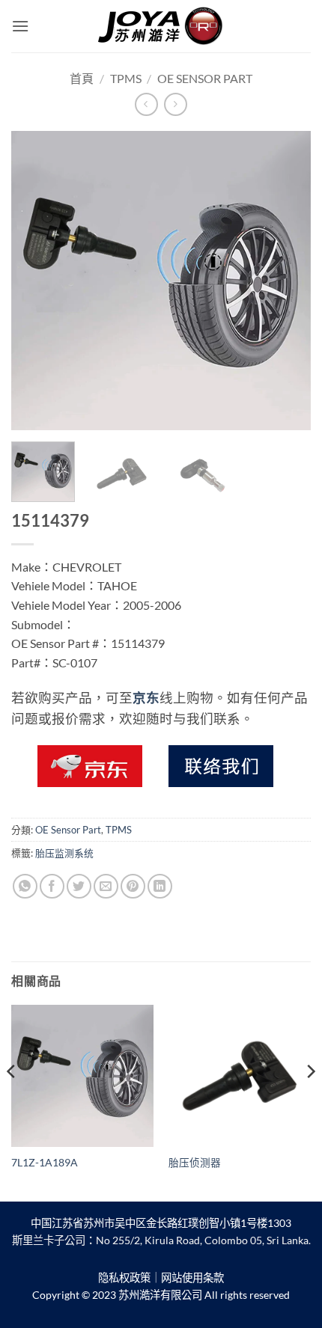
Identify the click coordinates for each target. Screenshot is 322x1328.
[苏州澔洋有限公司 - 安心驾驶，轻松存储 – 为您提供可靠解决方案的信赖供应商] (161, 26)
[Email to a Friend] (106, 886)
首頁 (82, 78)
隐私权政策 (124, 1277)
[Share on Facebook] (52, 886)
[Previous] (35, 280)
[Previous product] (175, 104)
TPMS (126, 78)
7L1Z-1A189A (44, 1163)
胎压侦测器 (194, 1163)
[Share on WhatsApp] (25, 886)
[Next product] (146, 104)
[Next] (286, 280)
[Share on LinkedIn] (160, 886)
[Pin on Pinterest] (133, 886)
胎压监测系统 (64, 853)
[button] (20, 25)
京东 (146, 698)
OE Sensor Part (204, 78)
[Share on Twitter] (79, 886)
